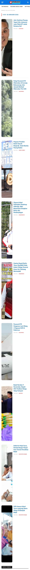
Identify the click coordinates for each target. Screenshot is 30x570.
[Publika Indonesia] (15, 2)
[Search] (28, 2)
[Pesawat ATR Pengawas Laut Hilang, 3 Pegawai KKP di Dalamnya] (6, 351)
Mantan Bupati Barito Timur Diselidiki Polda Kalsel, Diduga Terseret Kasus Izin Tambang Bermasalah (20, 267)
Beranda (3, 10)
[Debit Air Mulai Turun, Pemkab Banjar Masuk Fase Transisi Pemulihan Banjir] (6, 473)
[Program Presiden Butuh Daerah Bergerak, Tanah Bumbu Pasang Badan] (6, 169)
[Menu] (2, 2)
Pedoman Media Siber (16, 6)
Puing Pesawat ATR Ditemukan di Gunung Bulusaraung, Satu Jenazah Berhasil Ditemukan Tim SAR (20, 85)
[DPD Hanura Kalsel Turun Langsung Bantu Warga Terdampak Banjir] (6, 533)
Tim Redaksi (4, 6)
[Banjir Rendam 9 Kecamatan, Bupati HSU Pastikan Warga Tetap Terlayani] (6, 412)
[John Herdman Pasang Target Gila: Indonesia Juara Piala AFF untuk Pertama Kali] (6, 47)
